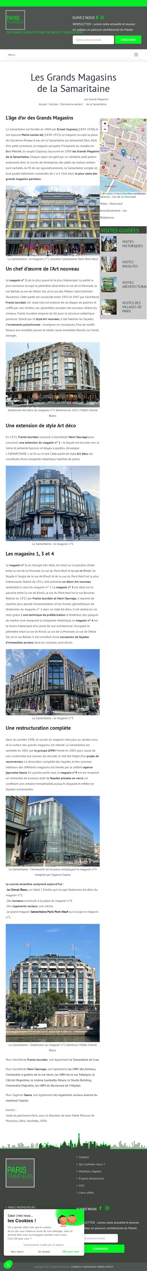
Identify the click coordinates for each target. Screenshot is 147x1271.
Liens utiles (86, 1192)
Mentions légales (90, 1171)
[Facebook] (100, 1208)
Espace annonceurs (91, 1178)
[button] (123, 153)
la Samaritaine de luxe (84, 1059)
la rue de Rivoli (81, 571)
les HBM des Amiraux (82, 1069)
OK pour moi (71, 1251)
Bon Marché (13, 151)
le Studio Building (79, 1080)
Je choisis (44, 1251)
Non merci (17, 1251)
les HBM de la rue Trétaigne (73, 1074)
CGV (81, 1185)
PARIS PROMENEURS (22, 1207)
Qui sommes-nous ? (92, 1164)
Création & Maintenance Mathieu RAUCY (92, 1266)
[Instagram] (107, 1208)
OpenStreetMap (124, 193)
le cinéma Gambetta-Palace (48, 1080)
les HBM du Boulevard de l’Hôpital (57, 1085)
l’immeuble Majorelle (20, 1085)
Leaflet (108, 193)
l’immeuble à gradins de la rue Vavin (29, 1074)
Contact (84, 1157)
